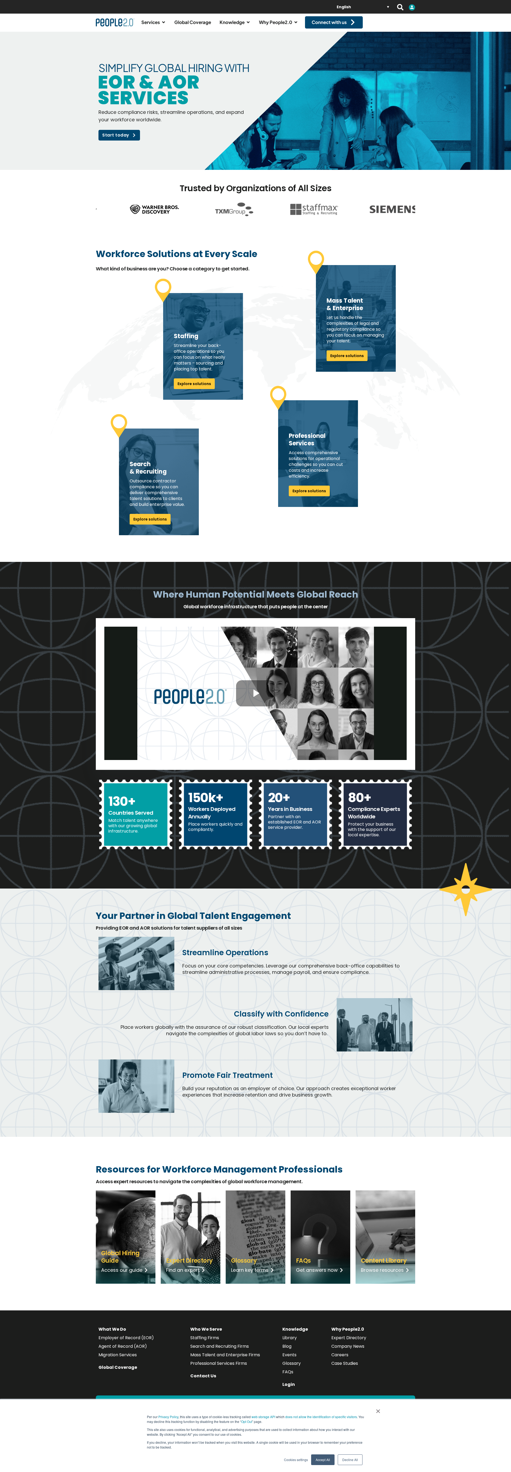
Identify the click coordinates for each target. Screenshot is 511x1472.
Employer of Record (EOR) (126, 1338)
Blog (286, 1346)
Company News (347, 1346)
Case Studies (344, 1363)
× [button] (378, 1409)
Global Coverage (117, 1367)
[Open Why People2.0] (296, 22)
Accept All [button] (323, 1459)
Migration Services (117, 1355)
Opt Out (246, 1421)
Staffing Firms (204, 1338)
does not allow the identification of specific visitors (321, 1416)
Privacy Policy (168, 1416)
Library (289, 1338)
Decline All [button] (350, 1459)
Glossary (291, 1363)
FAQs (287, 1372)
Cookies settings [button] (296, 1459)
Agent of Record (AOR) (122, 1346)
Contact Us (203, 1376)
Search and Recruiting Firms (219, 1346)
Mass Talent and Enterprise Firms (225, 1355)
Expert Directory (348, 1338)
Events (289, 1355)
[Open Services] (163, 22)
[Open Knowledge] (248, 22)
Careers (339, 1355)
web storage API (264, 1416)
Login (288, 1384)
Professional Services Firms (218, 1363)
